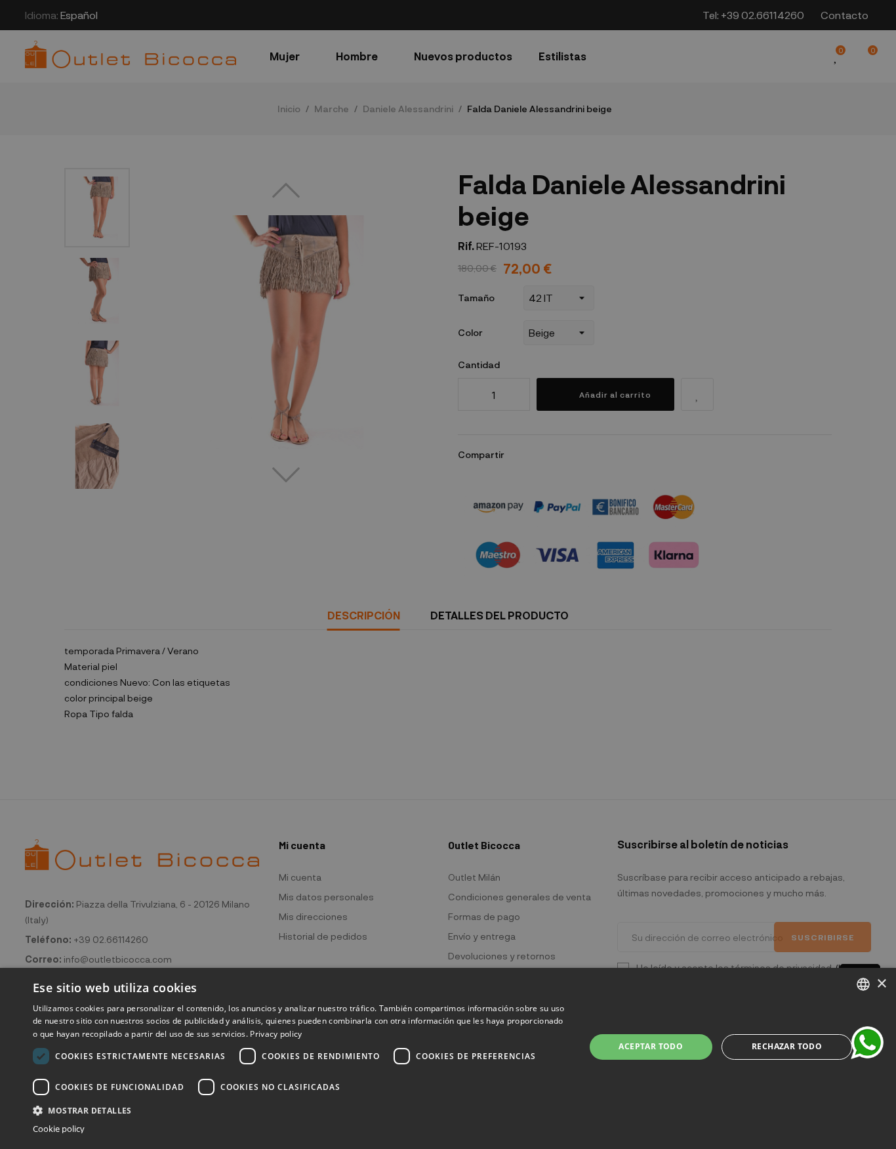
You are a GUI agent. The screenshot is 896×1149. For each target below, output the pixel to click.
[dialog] (448, 1058)
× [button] (881, 984)
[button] (300, 1109)
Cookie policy (59, 1129)
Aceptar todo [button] (651, 1046)
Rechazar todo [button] (787, 1046)
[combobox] (863, 984)
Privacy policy (276, 1033)
